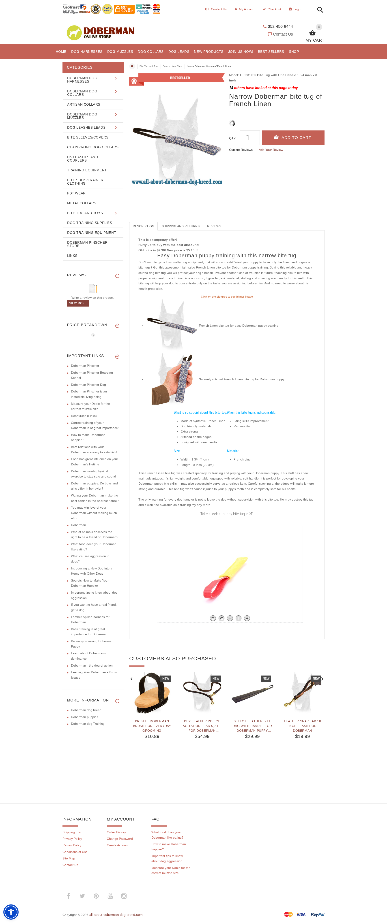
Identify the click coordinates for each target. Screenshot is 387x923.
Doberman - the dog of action (92, 665)
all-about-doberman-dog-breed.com (116, 915)
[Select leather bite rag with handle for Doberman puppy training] (252, 693)
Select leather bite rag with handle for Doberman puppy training (252, 725)
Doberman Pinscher (85, 365)
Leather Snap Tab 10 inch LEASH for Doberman (302, 725)
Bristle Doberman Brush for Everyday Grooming (152, 725)
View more (78, 303)
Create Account (118, 845)
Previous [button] (131, 678)
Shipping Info (71, 832)
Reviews (214, 226)
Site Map (68, 858)
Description (143, 226)
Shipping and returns (181, 226)
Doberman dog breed (86, 710)
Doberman (78, 525)
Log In (297, 9)
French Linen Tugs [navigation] (172, 66)
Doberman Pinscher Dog (88, 384)
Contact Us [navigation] (219, 9)
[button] (319, 10)
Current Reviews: (241, 149)
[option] (152, 728)
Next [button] (322, 678)
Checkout (274, 9)
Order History (116, 832)
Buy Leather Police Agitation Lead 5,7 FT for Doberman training (202, 725)
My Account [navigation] (247, 9)
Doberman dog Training (88, 723)
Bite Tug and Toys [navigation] (149, 66)
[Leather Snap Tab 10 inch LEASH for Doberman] (302, 693)
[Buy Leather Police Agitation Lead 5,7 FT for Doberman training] (202, 693)
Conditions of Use (75, 852)
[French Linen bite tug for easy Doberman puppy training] (172, 325)
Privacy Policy (72, 838)
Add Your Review (271, 149)
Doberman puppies (84, 717)
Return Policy (71, 845)
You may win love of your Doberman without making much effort (94, 513)
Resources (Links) (84, 416)
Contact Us (283, 34)
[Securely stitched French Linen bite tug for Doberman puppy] (172, 379)
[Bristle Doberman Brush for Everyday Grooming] (152, 693)
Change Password (120, 838)
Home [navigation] (132, 66)
